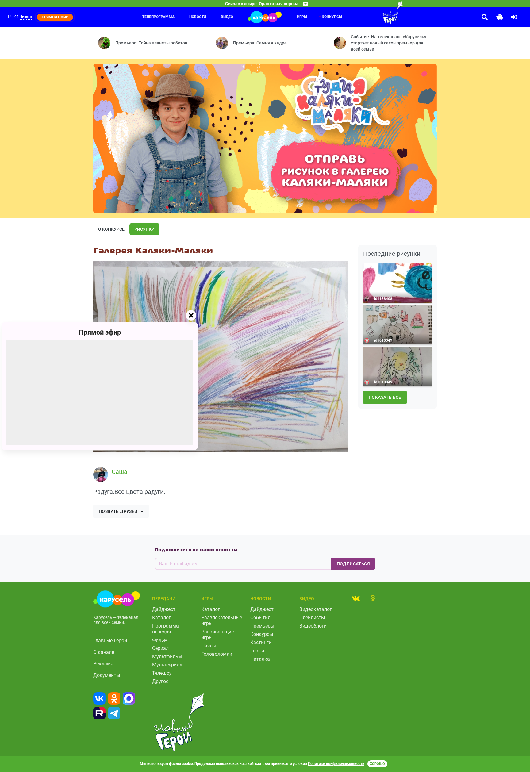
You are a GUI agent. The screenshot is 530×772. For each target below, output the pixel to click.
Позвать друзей (118, 511)
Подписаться (353, 563)
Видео (227, 17)
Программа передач (165, 629)
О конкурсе (111, 229)
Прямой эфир (100, 332)
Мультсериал (167, 665)
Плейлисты (312, 617)
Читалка (260, 659)
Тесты (257, 651)
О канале (103, 652)
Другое (160, 681)
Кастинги (260, 642)
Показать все (385, 397)
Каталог (161, 617)
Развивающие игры (217, 634)
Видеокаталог (315, 609)
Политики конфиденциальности (336, 764)
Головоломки (216, 654)
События (260, 617)
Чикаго (26, 17)
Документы (106, 675)
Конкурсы (332, 17)
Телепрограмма (158, 17)
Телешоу (162, 673)
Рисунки (144, 229)
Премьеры (262, 626)
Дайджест (163, 609)
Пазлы (208, 646)
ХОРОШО (377, 764)
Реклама (103, 663)
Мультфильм (167, 656)
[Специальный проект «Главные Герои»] (372, 12)
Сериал (160, 648)
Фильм (160, 640)
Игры (302, 17)
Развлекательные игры (221, 620)
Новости (197, 17)
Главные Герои (110, 640)
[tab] (355, 598)
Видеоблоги (313, 626)
